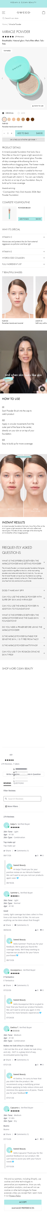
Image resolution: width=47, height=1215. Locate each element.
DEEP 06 (32, 119)
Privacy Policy (15, 1195)
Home (4, 24)
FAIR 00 (4, 119)
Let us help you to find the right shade (22, 139)
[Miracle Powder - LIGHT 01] (7, 729)
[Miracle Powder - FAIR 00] (4, 729)
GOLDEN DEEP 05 (28, 119)
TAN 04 (23, 119)
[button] (9, 850)
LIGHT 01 (9, 119)
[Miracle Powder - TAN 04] (16, 729)
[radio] (21, 769)
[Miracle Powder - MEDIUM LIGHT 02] (10, 729)
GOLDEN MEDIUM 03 (18, 119)
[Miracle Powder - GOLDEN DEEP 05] (19, 729)
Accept (23, 1202)
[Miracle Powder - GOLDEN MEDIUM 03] (13, 729)
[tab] (7, 784)
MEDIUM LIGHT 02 (14, 119)
